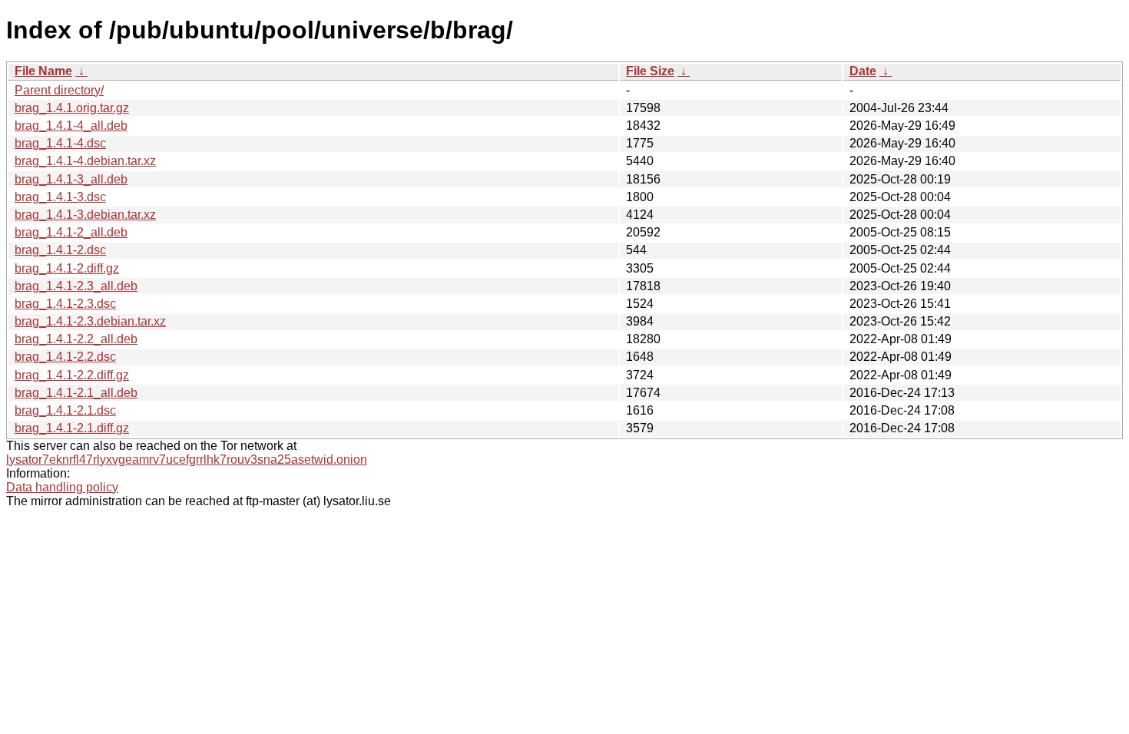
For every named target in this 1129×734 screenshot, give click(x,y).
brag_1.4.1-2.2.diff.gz (72, 375)
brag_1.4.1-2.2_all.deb (76, 339)
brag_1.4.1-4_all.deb (71, 125)
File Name (43, 71)
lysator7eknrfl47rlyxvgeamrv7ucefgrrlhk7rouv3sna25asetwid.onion (186, 459)
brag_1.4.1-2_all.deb (71, 232)
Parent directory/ (59, 90)
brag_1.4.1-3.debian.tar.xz (85, 214)
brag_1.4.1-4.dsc (60, 143)
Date (862, 71)
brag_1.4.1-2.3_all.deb (76, 286)
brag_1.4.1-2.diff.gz (67, 268)
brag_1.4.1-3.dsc (60, 196)
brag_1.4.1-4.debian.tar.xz (85, 160)
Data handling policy (62, 487)
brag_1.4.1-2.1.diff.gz (72, 428)
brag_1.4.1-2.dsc (60, 249)
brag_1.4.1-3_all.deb (71, 179)
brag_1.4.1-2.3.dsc (65, 303)
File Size (650, 71)
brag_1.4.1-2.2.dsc (65, 356)
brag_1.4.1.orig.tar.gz (72, 107)
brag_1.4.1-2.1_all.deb (76, 392)
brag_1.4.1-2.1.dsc (65, 410)
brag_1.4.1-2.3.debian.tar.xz (90, 321)
